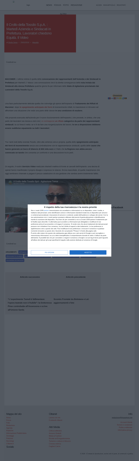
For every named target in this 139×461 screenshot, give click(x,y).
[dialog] (69, 230)
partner (46, 210)
